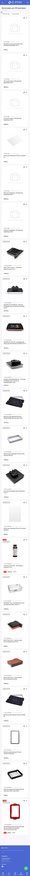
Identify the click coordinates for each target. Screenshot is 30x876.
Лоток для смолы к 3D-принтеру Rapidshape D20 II (12, 81)
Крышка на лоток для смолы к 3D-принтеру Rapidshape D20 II (13, 44)
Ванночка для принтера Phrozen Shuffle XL (14, 715)
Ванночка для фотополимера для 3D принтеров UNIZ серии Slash (14, 790)
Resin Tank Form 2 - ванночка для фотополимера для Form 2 (13, 641)
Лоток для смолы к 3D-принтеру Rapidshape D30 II (12, 119)
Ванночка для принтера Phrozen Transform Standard (12, 752)
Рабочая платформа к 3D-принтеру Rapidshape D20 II (13, 193)
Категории (5, 14)
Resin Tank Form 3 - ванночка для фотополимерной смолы (13, 678)
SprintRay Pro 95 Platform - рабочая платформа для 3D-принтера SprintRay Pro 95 (14, 306)
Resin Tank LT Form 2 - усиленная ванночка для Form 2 (13, 268)
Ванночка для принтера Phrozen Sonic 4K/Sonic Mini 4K (14, 454)
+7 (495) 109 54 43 (6, 858)
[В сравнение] (24, 18)
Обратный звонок (5, 859)
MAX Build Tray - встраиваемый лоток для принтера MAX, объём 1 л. (14, 603)
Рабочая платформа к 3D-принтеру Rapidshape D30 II (13, 230)
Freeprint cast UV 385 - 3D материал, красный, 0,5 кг (13, 566)
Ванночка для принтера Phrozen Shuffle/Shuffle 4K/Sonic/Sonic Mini (13, 417)
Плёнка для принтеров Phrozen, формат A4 (15, 156)
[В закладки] (26, 18)
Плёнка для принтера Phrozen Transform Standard (15, 529)
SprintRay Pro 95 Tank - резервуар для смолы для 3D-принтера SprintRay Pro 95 (15, 342)
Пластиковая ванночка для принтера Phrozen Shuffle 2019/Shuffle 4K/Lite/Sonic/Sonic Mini (14, 828)
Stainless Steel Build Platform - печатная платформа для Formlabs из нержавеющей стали (14, 381)
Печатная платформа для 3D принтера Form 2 (14, 491)
